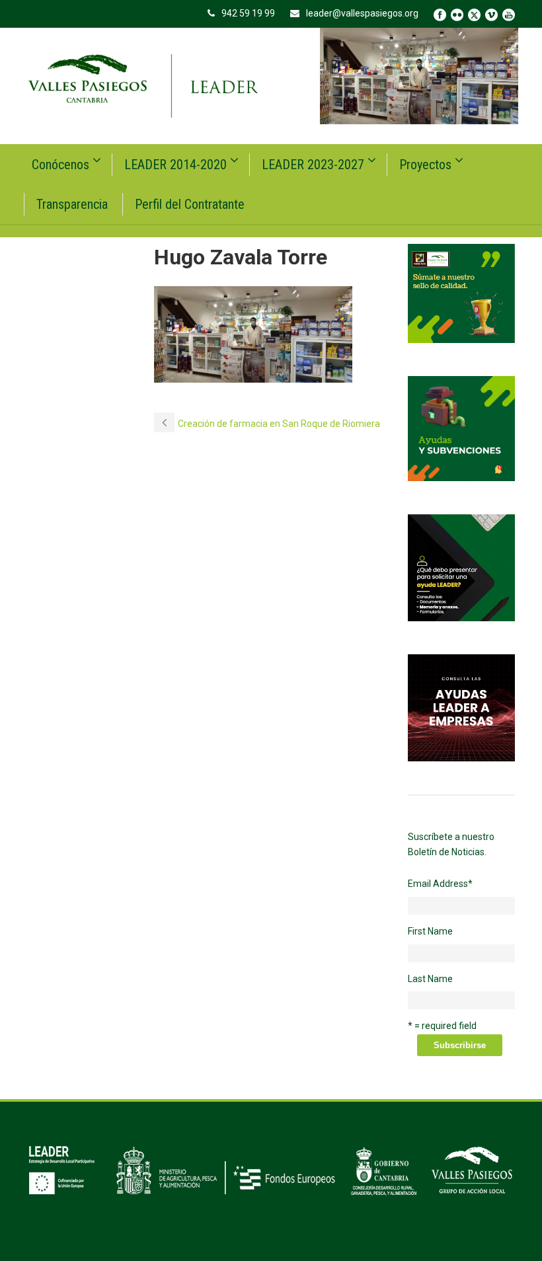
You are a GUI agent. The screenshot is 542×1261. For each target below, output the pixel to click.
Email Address (440, 883)
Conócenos (60, 164)
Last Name (430, 979)
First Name (430, 931)
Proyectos (425, 164)
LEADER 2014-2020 (175, 164)
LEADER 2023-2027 (313, 164)
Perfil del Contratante (190, 204)
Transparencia (72, 204)
